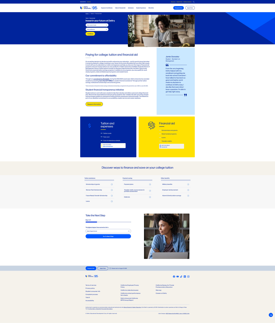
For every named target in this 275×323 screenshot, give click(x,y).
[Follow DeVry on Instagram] (188, 277)
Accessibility (90, 300)
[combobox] (97, 25)
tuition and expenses (108, 146)
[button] (271, 315)
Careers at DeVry (161, 293)
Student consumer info (93, 291)
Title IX (88, 297)
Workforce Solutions (187, 1)
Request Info (178, 8)
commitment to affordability (101, 79)
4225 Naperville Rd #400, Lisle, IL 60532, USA (177, 313)
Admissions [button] (131, 8)
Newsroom (173, 1)
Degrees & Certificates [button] (107, 8)
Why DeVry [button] (151, 8)
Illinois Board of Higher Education (132, 307)
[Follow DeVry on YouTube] (178, 277)
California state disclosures (129, 290)
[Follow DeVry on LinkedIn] (185, 277)
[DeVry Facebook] (174, 277)
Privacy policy (90, 288)
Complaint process (92, 294)
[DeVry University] (89, 7)
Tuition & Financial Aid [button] (120, 8)
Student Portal (179, 1)
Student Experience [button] (141, 8)
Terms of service (91, 285)
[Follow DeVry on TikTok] (181, 277)
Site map (158, 290)
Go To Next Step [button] (108, 236)
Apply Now (190, 8)
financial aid (164, 147)
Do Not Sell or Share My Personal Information (100, 309)
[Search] (193, 2)
